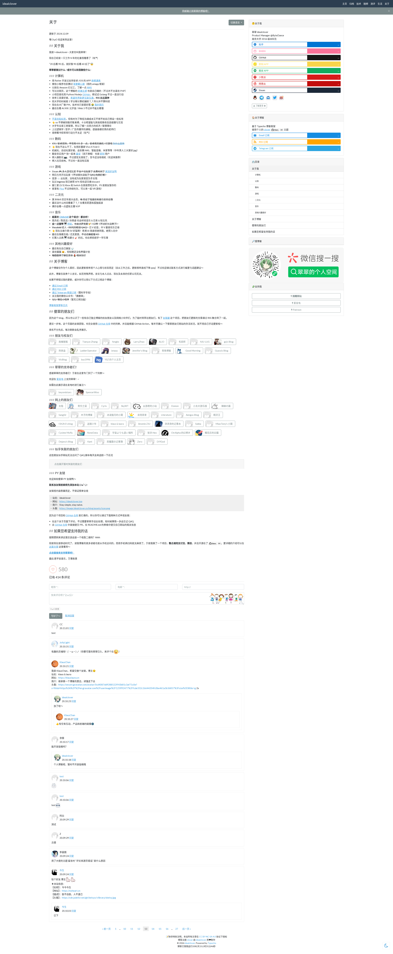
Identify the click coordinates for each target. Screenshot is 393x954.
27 (176, 928)
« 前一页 (106, 928)
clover (267, 129)
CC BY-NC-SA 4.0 (207, 936)
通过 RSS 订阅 (59, 289)
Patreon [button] (296, 309)
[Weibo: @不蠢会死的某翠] (281, 97)
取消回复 (69, 615)
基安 (78, 153)
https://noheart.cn (71, 890)
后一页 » (186, 928)
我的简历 (99, 104)
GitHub (86, 94)
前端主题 (82, 90)
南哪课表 (96, 80)
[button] (296, 296)
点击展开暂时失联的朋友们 (68, 464)
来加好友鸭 (111, 171)
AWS (89, 87)
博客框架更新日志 (58, 305)
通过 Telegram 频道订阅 (64, 292)
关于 (387, 3)
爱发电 (59, 379)
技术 (358, 3)
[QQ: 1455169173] (255, 97)
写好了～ (55, 615)
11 (131, 928)
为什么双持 (118, 143)
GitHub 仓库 (104, 323)
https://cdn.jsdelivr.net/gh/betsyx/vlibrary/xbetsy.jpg (89, 897)
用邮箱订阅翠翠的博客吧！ (196, 11)
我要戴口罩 (79, 84)
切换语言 (235, 22)
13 (145, 928)
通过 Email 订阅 (60, 285)
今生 (62, 870)
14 (153, 928)
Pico (61, 188)
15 (160, 928)
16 (167, 928)
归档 (351, 3)
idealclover (9, 3)
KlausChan (65, 662)
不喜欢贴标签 (59, 118)
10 (124, 928)
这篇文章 (53, 546)
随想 (366, 3)
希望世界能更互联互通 (81, 97)
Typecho (212, 943)
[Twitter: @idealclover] (275, 97)
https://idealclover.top (70, 501)
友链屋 (166, 317)
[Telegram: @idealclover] (262, 97)
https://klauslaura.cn (68, 677)
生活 (380, 3)
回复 (71, 628)
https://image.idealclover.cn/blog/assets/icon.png (84, 508)
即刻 (102, 153)
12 (138, 928)
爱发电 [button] (297, 302)
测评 (373, 3)
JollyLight (65, 642)
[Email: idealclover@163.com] (268, 97)
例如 (69, 223)
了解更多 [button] (259, 106)
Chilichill (64, 216)
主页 (344, 3)
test (62, 776)
